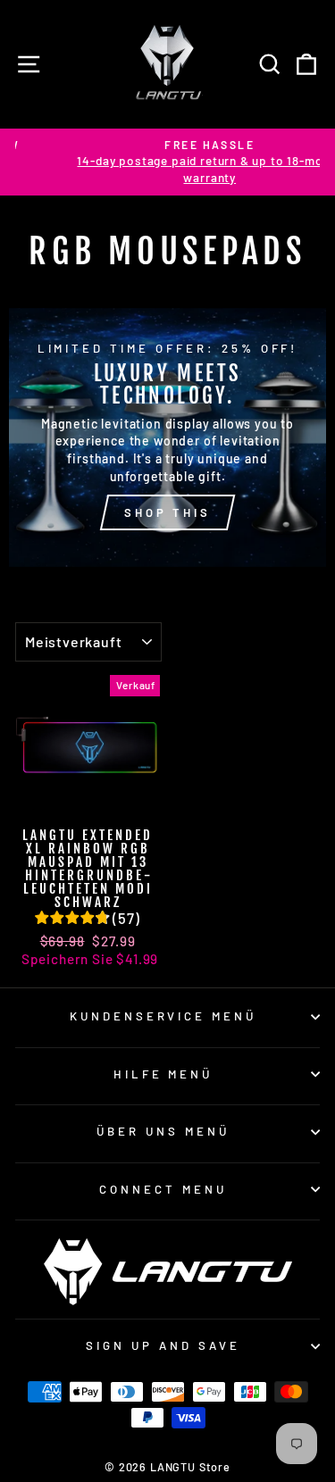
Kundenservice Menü (163, 1016)
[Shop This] (167, 437)
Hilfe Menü (163, 1074)
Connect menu (163, 1189)
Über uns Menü (163, 1131)
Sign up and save (163, 1345)
